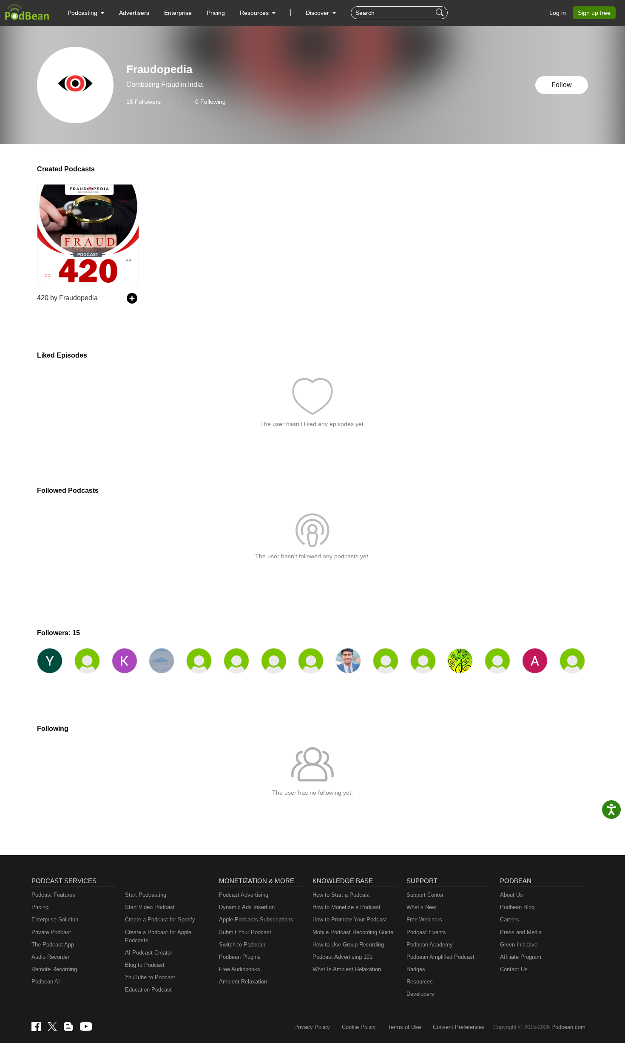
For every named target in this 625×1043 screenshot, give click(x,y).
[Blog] (68, 1026)
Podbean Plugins (240, 957)
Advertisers (134, 12)
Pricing (216, 12)
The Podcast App (52, 944)
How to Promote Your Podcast (349, 919)
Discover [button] (318, 12)
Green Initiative (518, 944)
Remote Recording (54, 969)
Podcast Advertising (243, 895)
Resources (419, 981)
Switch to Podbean (242, 944)
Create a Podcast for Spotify (160, 919)
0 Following (210, 102)
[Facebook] (36, 1026)
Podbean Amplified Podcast (440, 957)
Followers (143, 102)
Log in (557, 12)
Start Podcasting (145, 895)
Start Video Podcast (150, 907)
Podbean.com (568, 1027)
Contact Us (514, 969)
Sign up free (594, 12)
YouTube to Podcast (150, 977)
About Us (511, 895)
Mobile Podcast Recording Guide (352, 932)
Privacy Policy (312, 1027)
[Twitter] (52, 1026)
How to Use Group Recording (348, 944)
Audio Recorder (50, 957)
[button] (86, 13)
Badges (415, 969)
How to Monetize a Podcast (346, 907)
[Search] (440, 13)
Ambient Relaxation (243, 981)
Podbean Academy (429, 944)
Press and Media (521, 932)
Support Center (424, 895)
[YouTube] (86, 1026)
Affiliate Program (520, 957)
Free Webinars (424, 919)
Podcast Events (426, 932)
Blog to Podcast (145, 965)
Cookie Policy (359, 1027)
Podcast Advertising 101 (342, 957)
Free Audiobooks (239, 969)
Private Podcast (51, 932)
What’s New (421, 907)
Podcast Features (53, 895)
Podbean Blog (517, 907)
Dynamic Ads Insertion (247, 907)
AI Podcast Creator (148, 952)
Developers (420, 994)
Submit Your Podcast (245, 932)
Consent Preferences (459, 1027)
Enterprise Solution (54, 919)
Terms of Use (404, 1027)
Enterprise (178, 12)
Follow (561, 84)
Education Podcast (148, 989)
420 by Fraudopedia (67, 297)
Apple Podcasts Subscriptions (256, 919)
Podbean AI (45, 981)
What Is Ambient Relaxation (346, 969)
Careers (509, 919)
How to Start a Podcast (341, 895)
